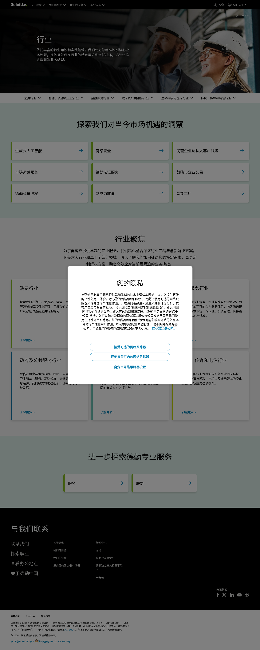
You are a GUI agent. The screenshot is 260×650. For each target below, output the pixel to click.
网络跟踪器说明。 (164, 328)
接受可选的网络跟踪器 (130, 347)
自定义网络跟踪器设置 (130, 367)
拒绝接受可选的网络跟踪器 (130, 357)
